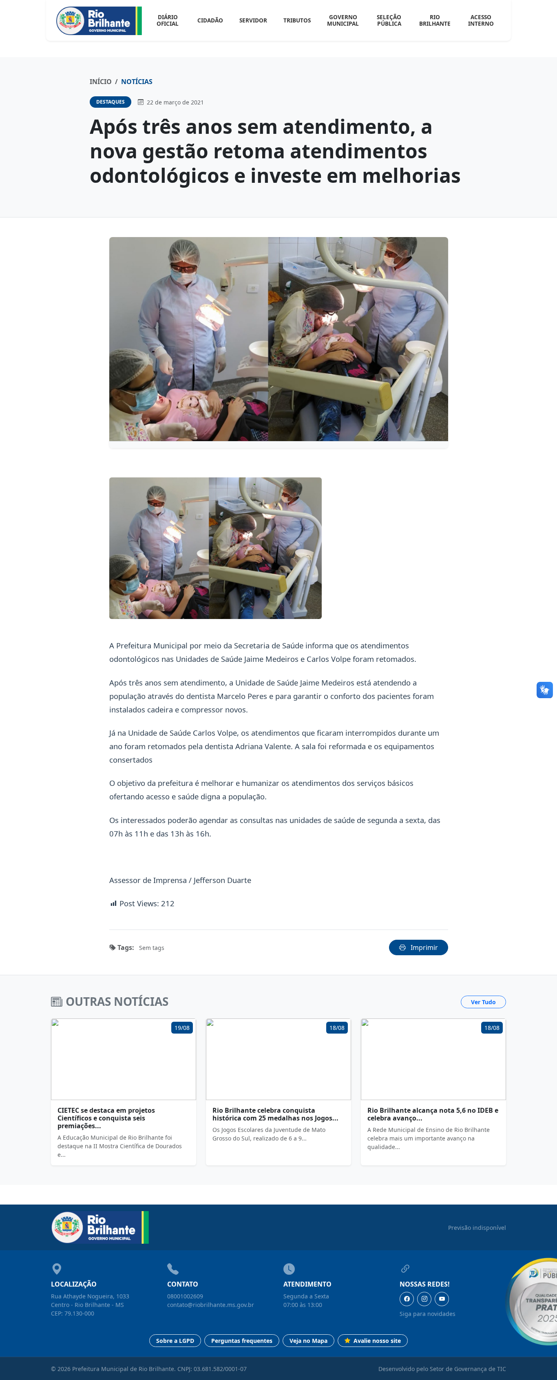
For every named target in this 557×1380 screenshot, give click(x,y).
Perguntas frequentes (241, 1341)
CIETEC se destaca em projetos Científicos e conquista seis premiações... (106, 1118)
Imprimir (423, 947)
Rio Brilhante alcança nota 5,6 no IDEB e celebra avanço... (432, 1114)
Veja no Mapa (308, 1341)
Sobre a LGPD (175, 1341)
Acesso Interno (481, 20)
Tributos (297, 20)
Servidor (253, 20)
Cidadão (210, 20)
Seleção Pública (389, 20)
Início (101, 81)
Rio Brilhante (435, 20)
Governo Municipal (343, 20)
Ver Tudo (483, 1002)
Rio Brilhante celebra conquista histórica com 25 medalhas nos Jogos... (275, 1114)
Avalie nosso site (376, 1341)
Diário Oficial (168, 20)
